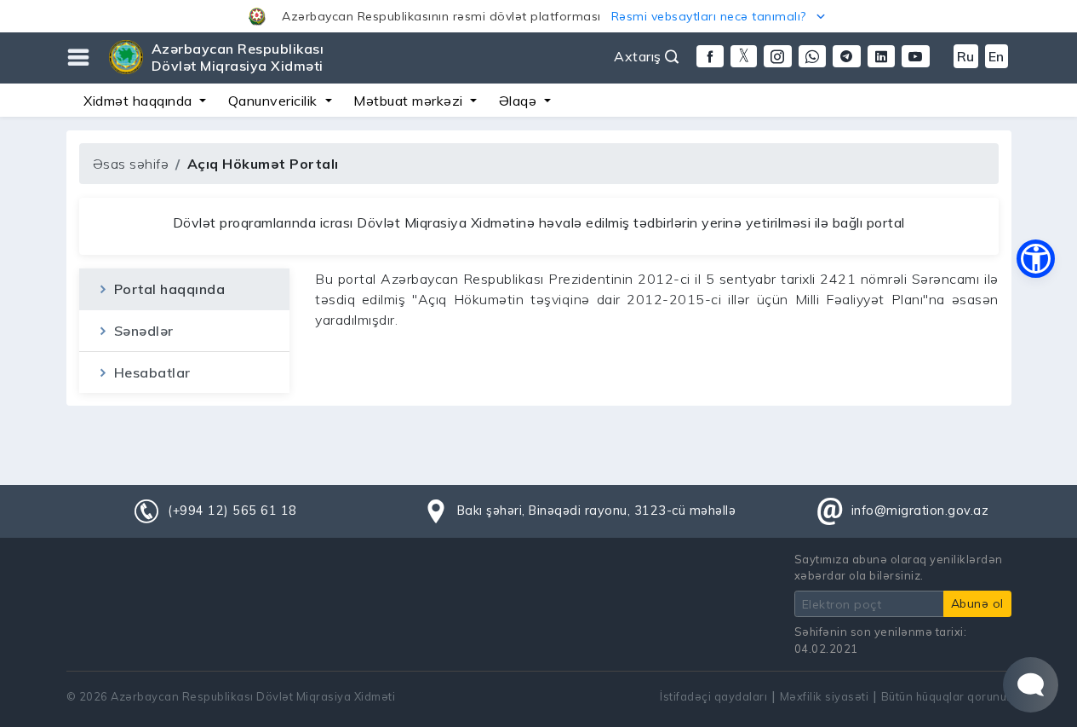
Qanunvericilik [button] (275, 100)
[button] (538, 16)
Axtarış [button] (639, 56)
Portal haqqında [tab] (167, 288)
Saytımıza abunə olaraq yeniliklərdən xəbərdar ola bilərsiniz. (898, 567)
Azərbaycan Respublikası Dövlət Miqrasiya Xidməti (238, 57)
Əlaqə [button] (520, 100)
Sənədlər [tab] (142, 330)
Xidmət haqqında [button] (139, 100)
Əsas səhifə (131, 163)
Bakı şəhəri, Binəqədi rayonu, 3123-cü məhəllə (596, 510)
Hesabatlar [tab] (150, 372)
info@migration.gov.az (920, 510)
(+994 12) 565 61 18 (232, 510)
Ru (966, 56)
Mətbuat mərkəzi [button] (410, 100)
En (996, 56)
